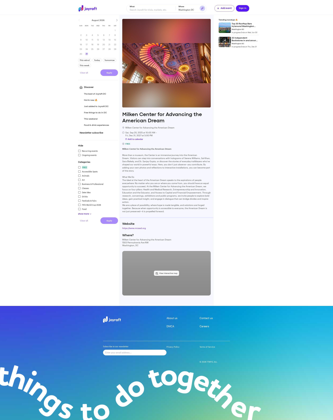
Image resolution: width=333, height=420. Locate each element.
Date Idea (86, 192)
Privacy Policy (172, 347)
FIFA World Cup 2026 (91, 205)
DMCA (170, 326)
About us (171, 318)
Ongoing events (89, 155)
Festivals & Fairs (89, 201)
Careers (204, 326)
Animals (85, 176)
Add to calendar (135, 139)
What (132, 6)
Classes (85, 188)
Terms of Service (207, 347)
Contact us (206, 318)
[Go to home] (89, 8)
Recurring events (90, 151)
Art (83, 180)
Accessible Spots (90, 171)
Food (84, 209)
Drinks (85, 196)
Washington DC (186, 9)
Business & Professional (92, 184)
